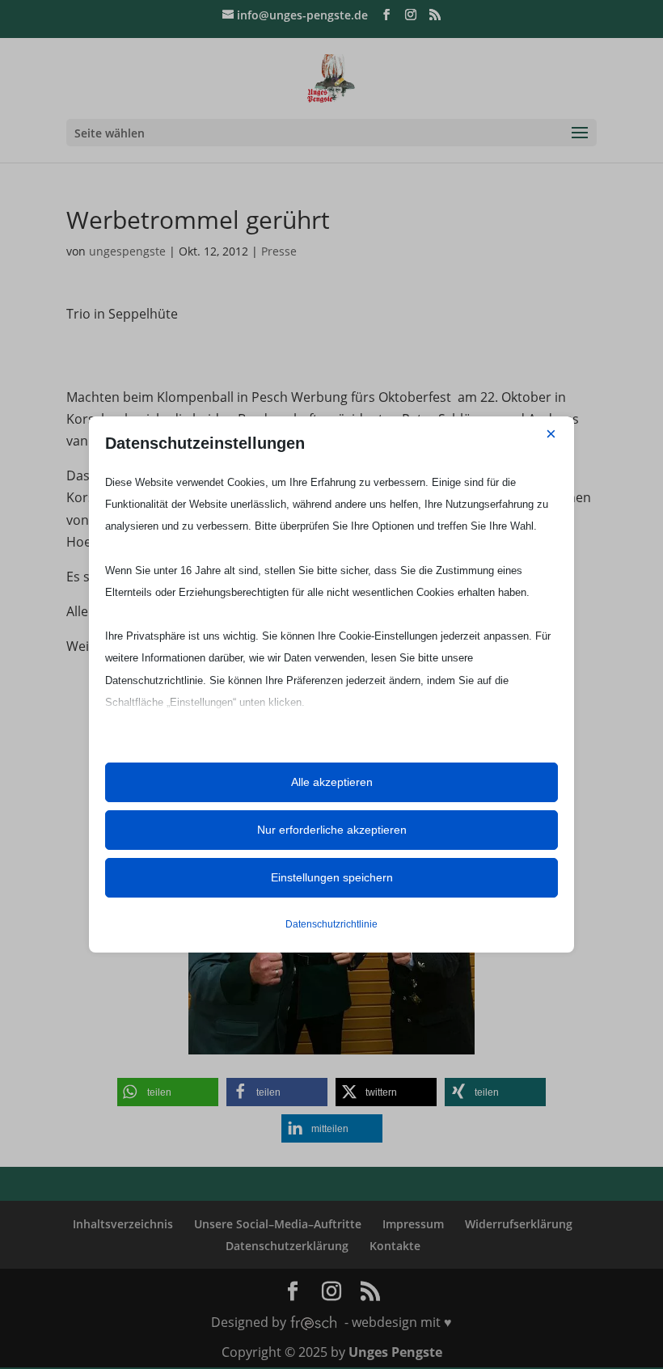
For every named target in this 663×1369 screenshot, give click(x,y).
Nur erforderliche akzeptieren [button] (332, 829)
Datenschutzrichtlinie (331, 924)
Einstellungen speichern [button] (332, 877)
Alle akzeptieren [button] (332, 781)
